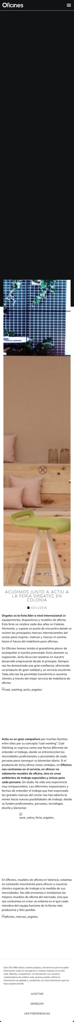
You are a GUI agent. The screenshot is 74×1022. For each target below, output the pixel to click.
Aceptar (37, 993)
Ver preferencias (37, 1013)
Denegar (37, 1003)
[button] (69, 5)
